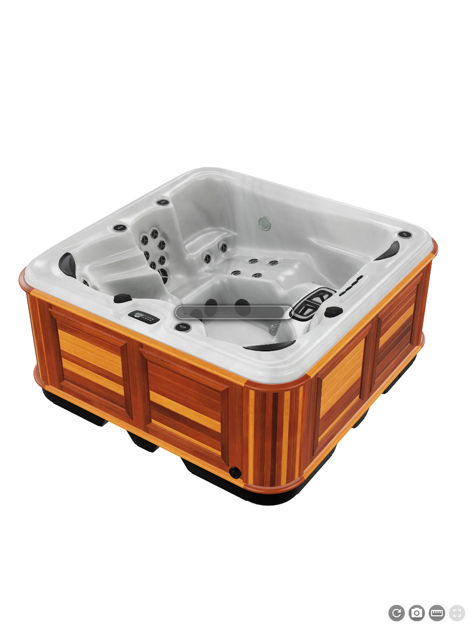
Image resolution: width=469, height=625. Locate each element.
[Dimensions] (437, 613)
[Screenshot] (417, 613)
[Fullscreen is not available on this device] (457, 613)
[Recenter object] (396, 613)
